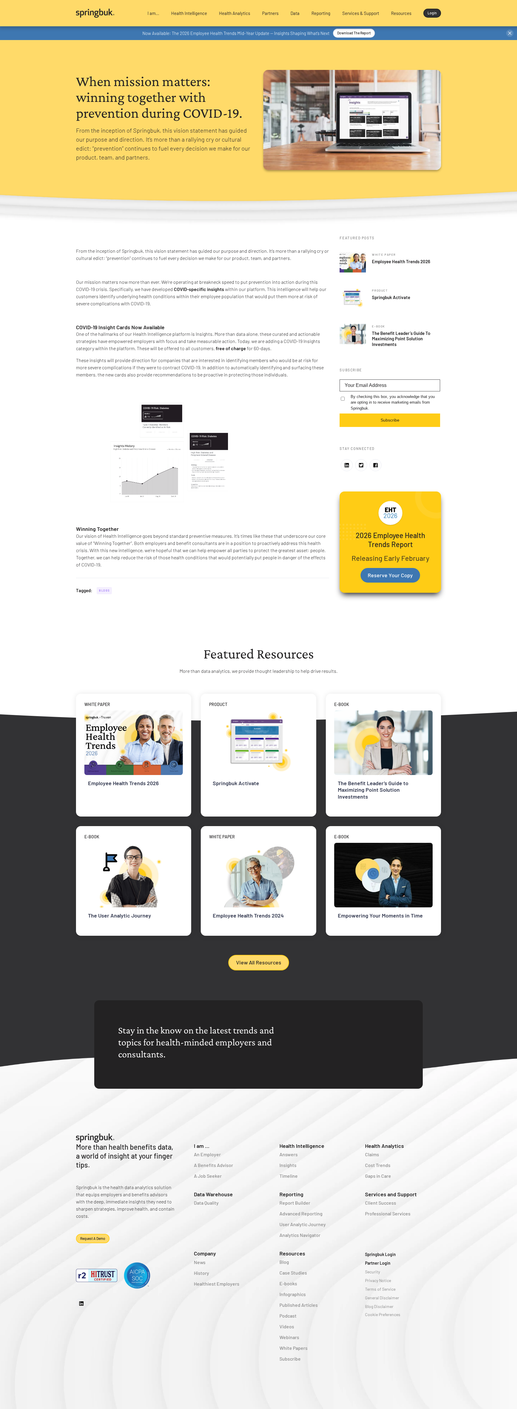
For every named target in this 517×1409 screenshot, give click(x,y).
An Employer (207, 1154)
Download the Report (354, 33)
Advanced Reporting (301, 1213)
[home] (106, 13)
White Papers (293, 1348)
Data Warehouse (213, 1194)
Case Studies (293, 1272)
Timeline (288, 1176)
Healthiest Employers (216, 1284)
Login (432, 13)
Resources (292, 1253)
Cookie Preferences (382, 1314)
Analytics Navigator (299, 1235)
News (200, 1262)
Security (372, 1271)
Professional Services (387, 1213)
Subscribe (390, 420)
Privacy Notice (378, 1280)
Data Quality (206, 1203)
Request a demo (92, 1238)
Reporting (291, 1194)
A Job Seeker (208, 1176)
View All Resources (258, 962)
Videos (286, 1326)
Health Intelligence (301, 1145)
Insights (287, 1165)
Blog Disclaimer (379, 1306)
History (201, 1273)
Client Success (380, 1203)
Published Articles (298, 1305)
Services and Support (391, 1194)
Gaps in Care (378, 1176)
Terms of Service (380, 1289)
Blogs (104, 590)
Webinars (289, 1337)
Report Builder (294, 1203)
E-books (288, 1283)
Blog (284, 1262)
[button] (153, 13)
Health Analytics (384, 1145)
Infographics (292, 1294)
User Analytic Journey (302, 1224)
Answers (288, 1154)
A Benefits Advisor (213, 1165)
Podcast (287, 1315)
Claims (372, 1154)
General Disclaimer (382, 1297)
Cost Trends (377, 1165)
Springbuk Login (380, 1254)
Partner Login (377, 1263)
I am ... (201, 1145)
